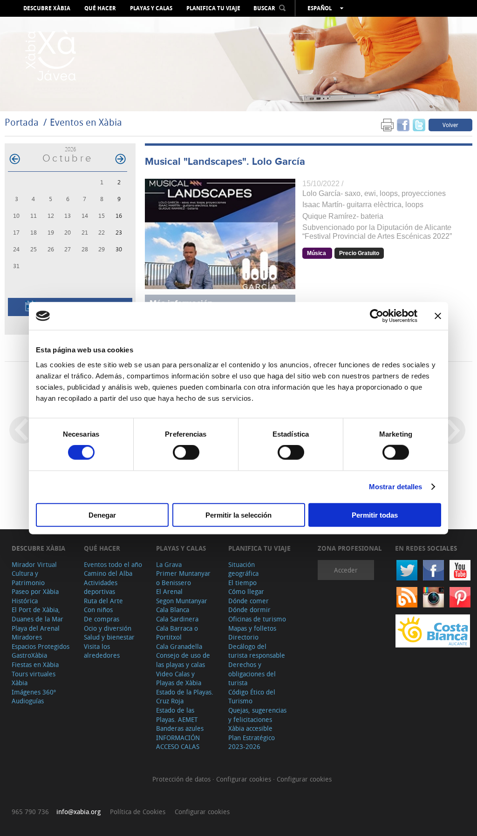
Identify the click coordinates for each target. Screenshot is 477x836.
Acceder (346, 570)
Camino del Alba (108, 573)
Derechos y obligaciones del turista (252, 673)
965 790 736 (30, 811)
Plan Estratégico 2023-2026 (251, 742)
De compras (101, 618)
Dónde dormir (249, 609)
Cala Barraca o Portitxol (177, 633)
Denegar (102, 515)
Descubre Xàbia (46, 8)
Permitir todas (375, 515)
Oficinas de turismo (257, 618)
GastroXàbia (29, 655)
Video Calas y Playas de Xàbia (178, 678)
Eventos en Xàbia (86, 122)
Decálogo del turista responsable (256, 651)
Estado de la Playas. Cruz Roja (184, 697)
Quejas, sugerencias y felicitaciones (257, 715)
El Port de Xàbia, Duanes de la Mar (37, 614)
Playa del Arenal (36, 628)
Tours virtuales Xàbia (33, 678)
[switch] (186, 452)
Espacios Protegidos (40, 646)
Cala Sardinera (177, 618)
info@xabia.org (78, 811)
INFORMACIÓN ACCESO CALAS (178, 742)
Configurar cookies (244, 779)
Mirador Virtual (34, 564)
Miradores (27, 637)
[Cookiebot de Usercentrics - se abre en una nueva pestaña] (376, 316)
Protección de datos (182, 779)
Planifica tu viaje (213, 8)
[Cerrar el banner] (438, 316)
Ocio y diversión (107, 628)
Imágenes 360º (34, 692)
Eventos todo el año (113, 564)
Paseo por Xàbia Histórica (35, 596)
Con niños (98, 609)
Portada (22, 122)
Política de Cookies (137, 811)
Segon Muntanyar (181, 600)
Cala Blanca (172, 609)
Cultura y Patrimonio (28, 578)
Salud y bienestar (109, 637)
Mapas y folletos (252, 628)
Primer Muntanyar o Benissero (183, 578)
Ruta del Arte (103, 600)
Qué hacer (100, 8)
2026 (70, 149)
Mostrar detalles (395, 487)
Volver (450, 124)
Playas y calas (151, 8)
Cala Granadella (179, 646)
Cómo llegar (246, 591)
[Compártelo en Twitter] (419, 124)
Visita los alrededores (102, 651)
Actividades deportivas (100, 587)
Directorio (243, 637)
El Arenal (169, 591)
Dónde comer (248, 600)
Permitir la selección (238, 515)
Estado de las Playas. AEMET (177, 715)
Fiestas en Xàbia (35, 664)
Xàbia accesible (250, 728)
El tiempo (242, 582)
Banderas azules (180, 728)
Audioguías (28, 700)
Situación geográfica (243, 569)
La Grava (169, 564)
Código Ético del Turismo (251, 697)
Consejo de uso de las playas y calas (183, 660)
